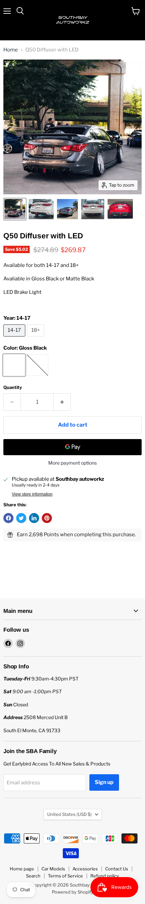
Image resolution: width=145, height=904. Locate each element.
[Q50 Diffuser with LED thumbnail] (15, 209)
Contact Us (116, 868)
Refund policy (104, 875)
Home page (22, 868)
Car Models (53, 868)
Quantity (12, 387)
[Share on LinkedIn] (34, 518)
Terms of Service (65, 875)
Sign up (104, 782)
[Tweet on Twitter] (21, 518)
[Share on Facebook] (8, 518)
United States (69, 814)
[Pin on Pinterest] (47, 518)
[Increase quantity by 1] (62, 402)
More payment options (72, 463)
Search (33, 875)
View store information (32, 494)
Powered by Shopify (72, 892)
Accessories (85, 868)
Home (10, 50)
